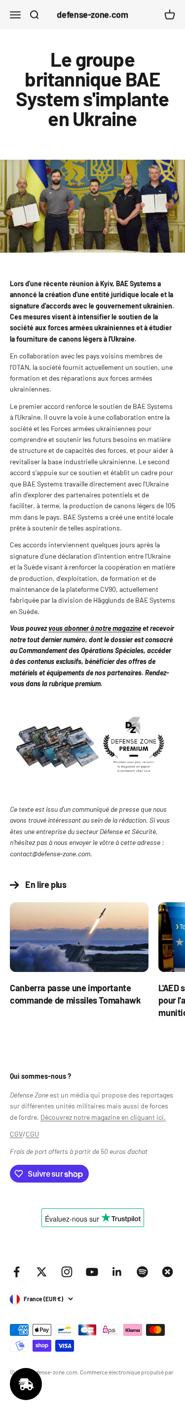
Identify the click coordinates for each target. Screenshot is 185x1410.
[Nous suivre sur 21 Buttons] (167, 1271)
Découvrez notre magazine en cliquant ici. (103, 1117)
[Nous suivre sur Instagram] (67, 1271)
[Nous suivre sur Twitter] (41, 1271)
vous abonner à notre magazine (94, 628)
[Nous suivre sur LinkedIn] (117, 1271)
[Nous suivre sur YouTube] (92, 1271)
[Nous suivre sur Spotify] (142, 1271)
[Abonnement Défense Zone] (92, 747)
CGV (16, 1134)
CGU (32, 1134)
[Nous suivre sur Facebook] (16, 1271)
